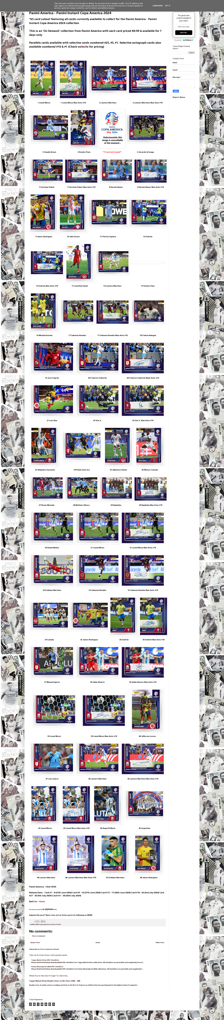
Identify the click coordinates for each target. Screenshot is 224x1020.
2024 (37, 924)
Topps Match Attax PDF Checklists (45, 960)
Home (98, 942)
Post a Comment (38, 936)
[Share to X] (40, 921)
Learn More (158, 6)
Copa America (44, 924)
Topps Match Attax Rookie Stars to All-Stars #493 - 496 (54, 981)
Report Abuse (179, 97)
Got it (167, 6)
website (83, 46)
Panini (58, 924)
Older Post (160, 942)
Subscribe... (184, 32)
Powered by (178, 40)
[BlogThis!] (38, 921)
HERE (53, 886)
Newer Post (35, 942)
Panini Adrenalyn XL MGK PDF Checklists (47, 967)
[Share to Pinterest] (44, 921)
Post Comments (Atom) (49, 949)
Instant (53, 924)
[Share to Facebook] (42, 921)
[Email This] (35, 921)
